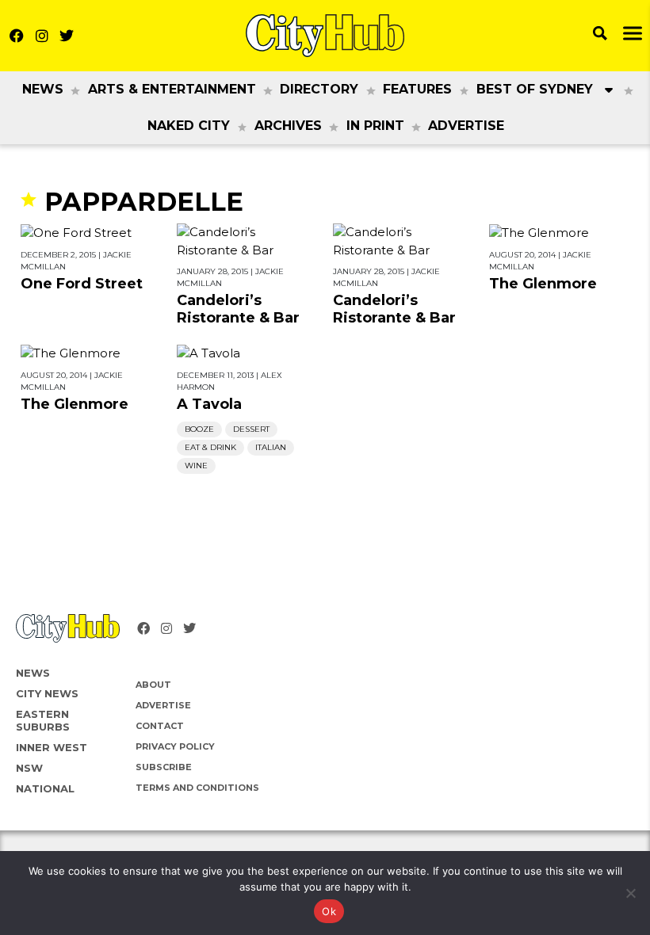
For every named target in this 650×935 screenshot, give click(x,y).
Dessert (251, 429)
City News (47, 693)
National (45, 788)
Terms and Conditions (197, 787)
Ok (329, 911)
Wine (196, 465)
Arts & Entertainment (172, 89)
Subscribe (164, 767)
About (153, 684)
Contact (160, 725)
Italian (270, 447)
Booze (199, 429)
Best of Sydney (534, 89)
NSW (29, 767)
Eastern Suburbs (43, 720)
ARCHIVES (288, 125)
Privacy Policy (175, 746)
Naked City (188, 125)
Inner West (51, 747)
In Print (375, 125)
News (42, 89)
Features (417, 89)
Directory (319, 89)
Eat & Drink (210, 447)
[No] (630, 893)
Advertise (466, 125)
